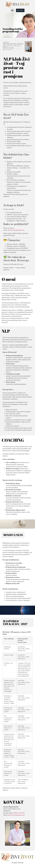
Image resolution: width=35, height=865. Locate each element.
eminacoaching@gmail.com (15, 230)
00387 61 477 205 (19, 813)
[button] (12, 10)
